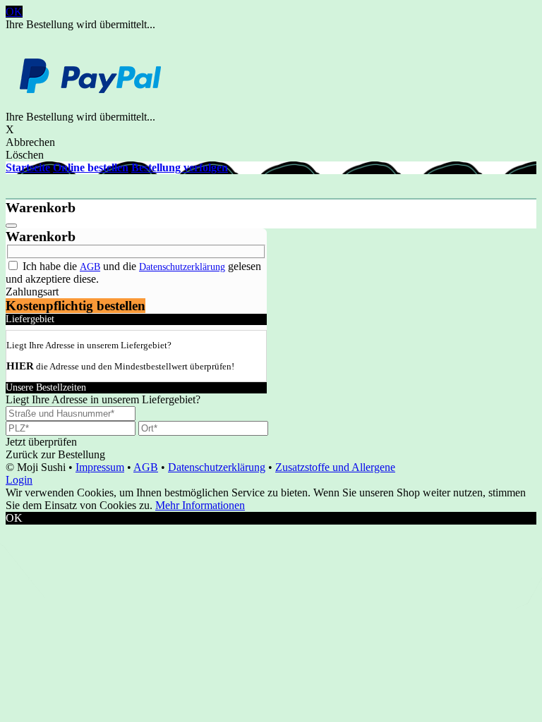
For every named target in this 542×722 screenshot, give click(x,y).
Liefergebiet (30, 319)
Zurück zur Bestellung (55, 454)
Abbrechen (30, 142)
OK (14, 12)
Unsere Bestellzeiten (46, 387)
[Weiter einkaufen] (11, 226)
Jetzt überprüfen (41, 442)
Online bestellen (90, 167)
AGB (90, 267)
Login (19, 480)
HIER (20, 366)
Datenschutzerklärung (182, 267)
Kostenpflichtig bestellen (75, 305)
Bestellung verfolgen (179, 167)
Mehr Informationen (200, 505)
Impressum (100, 467)
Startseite (28, 167)
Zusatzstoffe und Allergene (335, 467)
